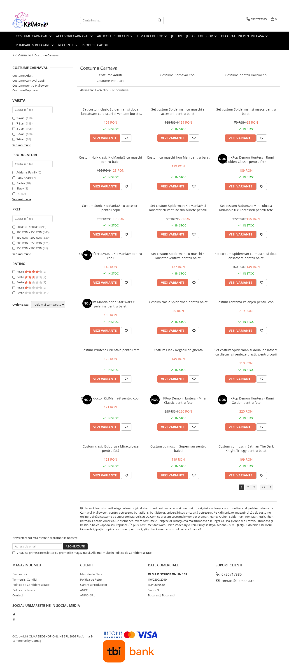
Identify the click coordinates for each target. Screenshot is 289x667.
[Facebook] (13, 614)
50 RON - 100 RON (28, 227)
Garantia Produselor (93, 585)
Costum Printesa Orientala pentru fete (111, 350)
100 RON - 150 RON (29, 232)
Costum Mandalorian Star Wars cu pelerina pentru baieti (111, 304)
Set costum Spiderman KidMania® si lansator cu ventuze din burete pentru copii (178, 207)
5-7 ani (20, 129)
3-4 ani (20, 118)
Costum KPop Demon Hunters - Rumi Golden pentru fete (246, 400)
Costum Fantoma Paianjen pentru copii (246, 302)
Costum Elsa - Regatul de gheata (178, 350)
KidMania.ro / (23, 55)
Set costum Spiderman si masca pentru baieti (246, 111)
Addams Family (26, 172)
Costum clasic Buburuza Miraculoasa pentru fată (111, 448)
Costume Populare (24, 90)
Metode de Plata (91, 574)
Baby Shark (24, 178)
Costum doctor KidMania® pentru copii (110, 398)
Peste (20, 272)
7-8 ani (20, 123)
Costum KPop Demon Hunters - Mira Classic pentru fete (178, 400)
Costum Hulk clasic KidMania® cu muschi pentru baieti (110, 159)
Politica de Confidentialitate (132, 553)
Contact (17, 595)
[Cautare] (160, 20)
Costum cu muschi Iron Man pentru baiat (178, 157)
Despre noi (19, 574)
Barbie (20, 183)
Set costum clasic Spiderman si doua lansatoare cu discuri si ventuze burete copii (110, 111)
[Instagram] (13, 620)
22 (263, 487)
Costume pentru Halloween (30, 85)
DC (18, 194)
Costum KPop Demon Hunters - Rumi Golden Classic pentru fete (246, 159)
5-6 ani (20, 134)
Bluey (20, 188)
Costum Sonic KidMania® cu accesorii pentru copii (110, 207)
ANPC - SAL (87, 595)
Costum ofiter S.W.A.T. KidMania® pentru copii (110, 256)
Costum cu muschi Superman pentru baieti (178, 448)
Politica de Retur (91, 579)
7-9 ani (20, 139)
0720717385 (231, 574)
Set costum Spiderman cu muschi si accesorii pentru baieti (178, 111)
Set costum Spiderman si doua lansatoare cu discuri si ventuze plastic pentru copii (246, 352)
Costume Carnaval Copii (28, 80)
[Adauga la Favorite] (126, 138)
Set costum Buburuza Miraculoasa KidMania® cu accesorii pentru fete (246, 207)
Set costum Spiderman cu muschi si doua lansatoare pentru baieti (246, 256)
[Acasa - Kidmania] (35, 20)
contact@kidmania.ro (237, 580)
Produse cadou (95, 45)
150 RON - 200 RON (29, 237)
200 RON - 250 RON (29, 243)
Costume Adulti (22, 76)
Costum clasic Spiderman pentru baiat (178, 302)
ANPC (84, 590)
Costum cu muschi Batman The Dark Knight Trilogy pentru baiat (246, 448)
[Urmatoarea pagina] (270, 487)
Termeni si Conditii (24, 579)
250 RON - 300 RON (29, 248)
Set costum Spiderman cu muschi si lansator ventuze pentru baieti (178, 256)
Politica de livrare (23, 590)
